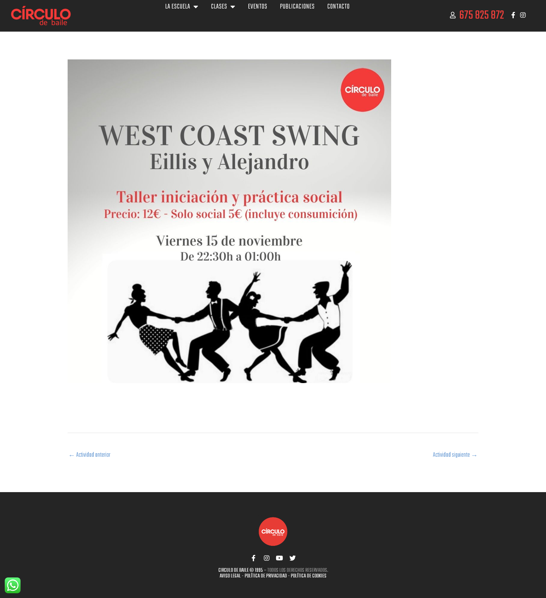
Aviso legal (230, 576)
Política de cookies (308, 576)
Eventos (257, 6)
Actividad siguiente (455, 455)
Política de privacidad (266, 576)
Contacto (338, 6)
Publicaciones (297, 6)
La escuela (177, 6)
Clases (219, 6)
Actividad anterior (89, 455)
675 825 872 (481, 16)
